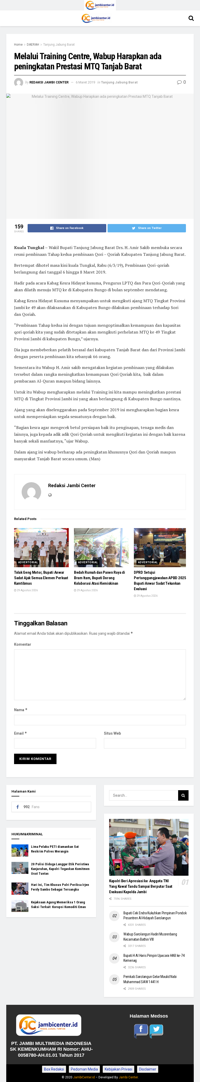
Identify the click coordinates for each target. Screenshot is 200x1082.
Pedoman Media (84, 1069)
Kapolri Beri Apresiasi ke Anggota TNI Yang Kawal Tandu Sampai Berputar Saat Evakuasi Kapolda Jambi (140, 886)
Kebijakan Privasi (118, 1069)
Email (20, 733)
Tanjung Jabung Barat (59, 44)
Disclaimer (147, 1069)
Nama (21, 709)
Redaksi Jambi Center (48, 82)
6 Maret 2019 (85, 82)
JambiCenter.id (84, 1077)
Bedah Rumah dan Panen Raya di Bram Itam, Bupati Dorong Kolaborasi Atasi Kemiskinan (99, 578)
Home (18, 44)
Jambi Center (128, 1077)
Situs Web (112, 733)
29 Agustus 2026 (27, 590)
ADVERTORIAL (28, 562)
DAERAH (33, 44)
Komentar (22, 644)
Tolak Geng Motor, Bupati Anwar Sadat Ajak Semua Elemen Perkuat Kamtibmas (41, 578)
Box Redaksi (54, 1069)
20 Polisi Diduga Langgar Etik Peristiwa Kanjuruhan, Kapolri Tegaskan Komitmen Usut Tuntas (60, 868)
